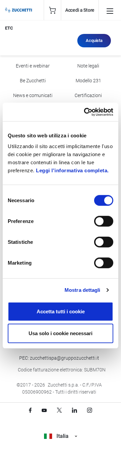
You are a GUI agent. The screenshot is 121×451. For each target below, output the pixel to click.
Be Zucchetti (33, 80)
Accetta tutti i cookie (61, 311)
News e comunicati (32, 95)
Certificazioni (88, 95)
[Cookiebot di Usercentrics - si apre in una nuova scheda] (85, 111)
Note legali (88, 66)
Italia (62, 436)
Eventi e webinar (33, 66)
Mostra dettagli (82, 290)
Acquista (94, 40)
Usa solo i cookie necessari (60, 333)
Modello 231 (88, 80)
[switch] (103, 221)
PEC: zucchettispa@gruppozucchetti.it (59, 358)
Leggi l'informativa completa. (72, 170)
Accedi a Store (79, 10)
